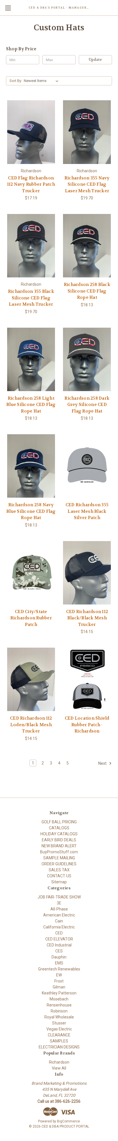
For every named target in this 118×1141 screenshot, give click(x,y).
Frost (59, 981)
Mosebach (59, 999)
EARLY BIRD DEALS (59, 840)
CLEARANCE (59, 1035)
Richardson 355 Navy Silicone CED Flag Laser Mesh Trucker (87, 184)
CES (59, 951)
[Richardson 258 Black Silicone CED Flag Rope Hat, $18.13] (87, 245)
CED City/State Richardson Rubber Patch (31, 618)
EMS (59, 963)
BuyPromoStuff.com (59, 852)
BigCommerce (68, 1121)
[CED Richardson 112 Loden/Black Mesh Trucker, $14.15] (31, 679)
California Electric (59, 927)
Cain (59, 921)
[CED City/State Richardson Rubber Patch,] (31, 572)
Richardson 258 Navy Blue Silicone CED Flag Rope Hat (31, 511)
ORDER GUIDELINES (59, 864)
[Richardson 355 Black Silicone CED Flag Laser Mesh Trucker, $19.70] (31, 245)
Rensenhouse (59, 1005)
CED (59, 933)
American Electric (59, 915)
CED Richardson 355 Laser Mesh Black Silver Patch (87, 511)
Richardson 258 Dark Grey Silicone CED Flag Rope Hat (86, 404)
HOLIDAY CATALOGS (59, 834)
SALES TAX (59, 870)
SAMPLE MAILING (59, 858)
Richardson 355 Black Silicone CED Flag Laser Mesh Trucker (31, 298)
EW (59, 975)
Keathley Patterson (59, 993)
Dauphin (59, 957)
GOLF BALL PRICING (59, 822)
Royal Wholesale (59, 1017)
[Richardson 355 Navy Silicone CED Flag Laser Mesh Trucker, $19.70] (87, 132)
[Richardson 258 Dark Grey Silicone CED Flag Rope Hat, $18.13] (87, 359)
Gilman (59, 987)
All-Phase (59, 909)
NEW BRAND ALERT (59, 846)
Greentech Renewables (59, 969)
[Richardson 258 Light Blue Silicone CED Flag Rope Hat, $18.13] (31, 359)
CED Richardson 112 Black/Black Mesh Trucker (87, 618)
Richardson (59, 1062)
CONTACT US (59, 876)
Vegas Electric (59, 1029)
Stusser (59, 1023)
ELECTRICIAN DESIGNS (59, 1047)
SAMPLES (59, 1041)
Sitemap (59, 882)
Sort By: (15, 81)
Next (102, 763)
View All (59, 1068)
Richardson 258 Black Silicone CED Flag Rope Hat (87, 291)
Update (95, 59)
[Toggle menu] (8, 8)
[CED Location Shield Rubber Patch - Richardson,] (87, 679)
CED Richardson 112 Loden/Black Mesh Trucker (31, 724)
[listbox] (42, 81)
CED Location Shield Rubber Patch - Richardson (87, 724)
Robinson (59, 1011)
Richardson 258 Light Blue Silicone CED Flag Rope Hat (31, 404)
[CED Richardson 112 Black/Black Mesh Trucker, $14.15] (87, 572)
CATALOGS (59, 828)
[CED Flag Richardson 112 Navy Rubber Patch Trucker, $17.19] (31, 132)
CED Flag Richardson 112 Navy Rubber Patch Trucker (31, 184)
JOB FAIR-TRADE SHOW (59, 897)
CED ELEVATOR (59, 939)
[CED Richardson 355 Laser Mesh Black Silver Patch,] (87, 466)
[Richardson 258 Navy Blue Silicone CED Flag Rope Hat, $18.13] (31, 466)
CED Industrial (59, 945)
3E (59, 903)
